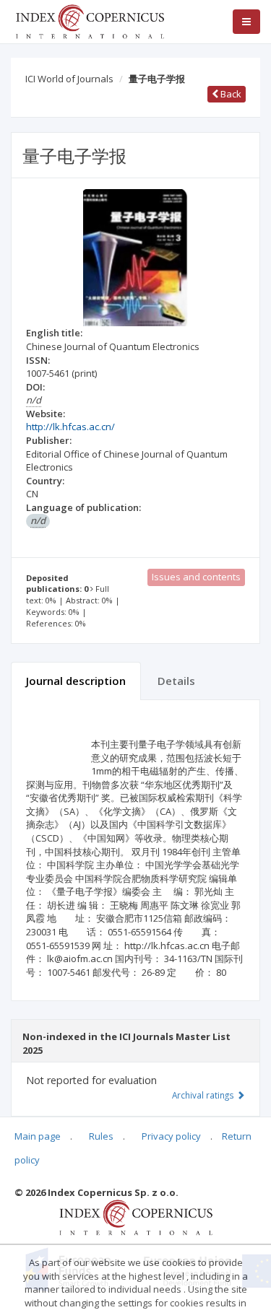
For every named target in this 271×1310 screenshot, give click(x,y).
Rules (101, 1136)
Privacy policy (171, 1136)
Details (176, 680)
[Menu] (246, 21)
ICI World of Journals (69, 78)
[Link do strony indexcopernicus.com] (135, 1216)
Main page (37, 1136)
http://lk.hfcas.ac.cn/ (70, 426)
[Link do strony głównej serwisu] (89, 20)
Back (229, 93)
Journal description (76, 680)
